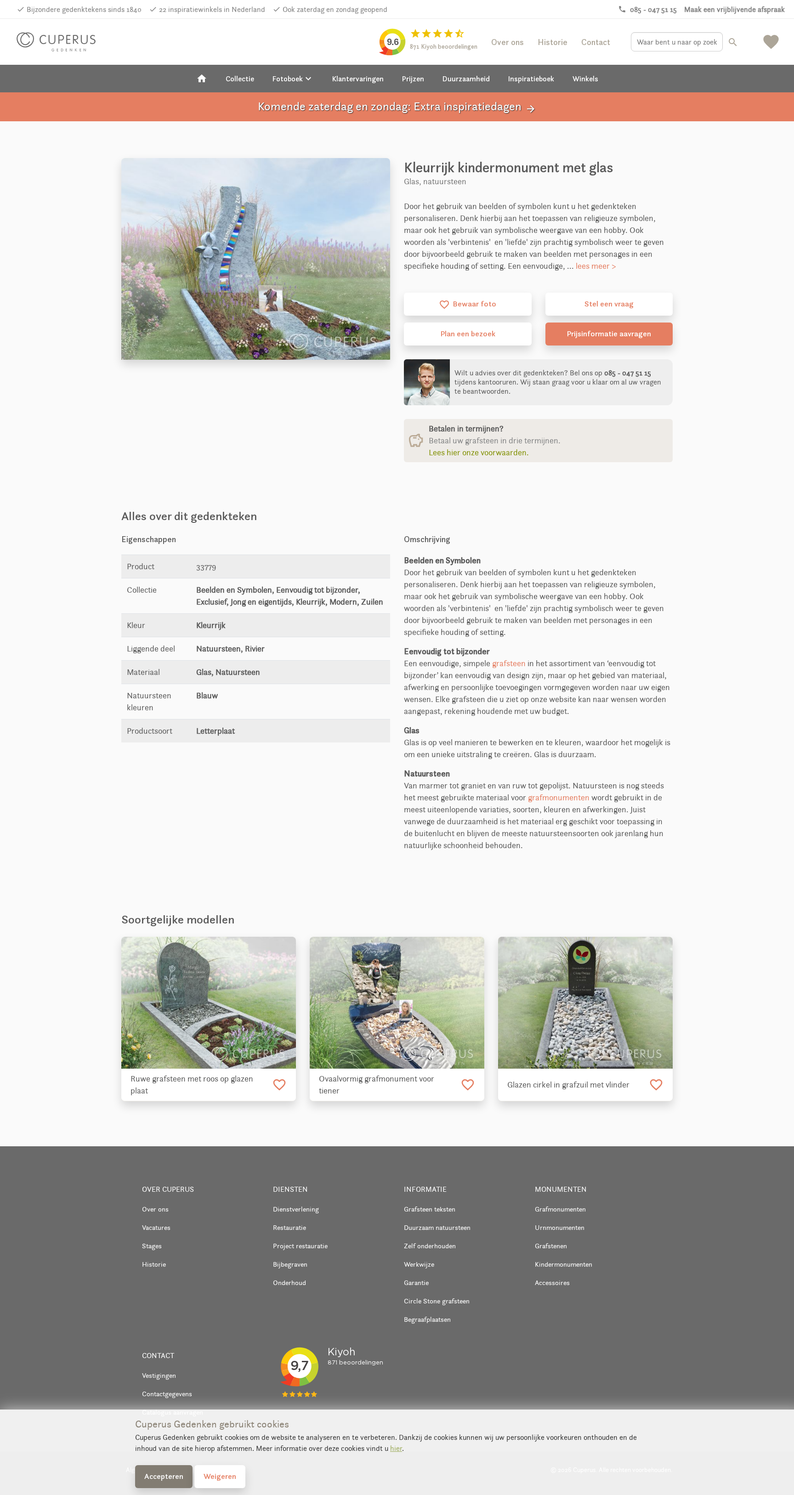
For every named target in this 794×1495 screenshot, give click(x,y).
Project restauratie (300, 1245)
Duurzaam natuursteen (437, 1227)
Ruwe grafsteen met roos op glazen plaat (191, 1085)
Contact (595, 42)
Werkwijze (419, 1264)
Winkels (585, 78)
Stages (152, 1245)
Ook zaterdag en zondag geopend (335, 9)
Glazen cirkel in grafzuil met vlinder (568, 1085)
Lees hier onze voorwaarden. (479, 452)
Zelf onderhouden (430, 1245)
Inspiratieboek (531, 78)
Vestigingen (159, 1375)
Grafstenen (551, 1245)
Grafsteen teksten (429, 1209)
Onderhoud (289, 1282)
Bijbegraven (290, 1264)
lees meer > (596, 266)
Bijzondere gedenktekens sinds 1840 (84, 9)
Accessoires (552, 1282)
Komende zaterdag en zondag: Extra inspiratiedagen (397, 106)
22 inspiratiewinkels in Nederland (212, 9)
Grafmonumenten (560, 1209)
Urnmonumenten (559, 1227)
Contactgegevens (167, 1393)
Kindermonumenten (563, 1264)
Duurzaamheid (466, 78)
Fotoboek (293, 78)
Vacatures (156, 1227)
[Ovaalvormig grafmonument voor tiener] (397, 1002)
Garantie (416, 1282)
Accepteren (163, 1476)
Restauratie (289, 1227)
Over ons (507, 42)
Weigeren (220, 1476)
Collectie (240, 78)
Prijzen (413, 78)
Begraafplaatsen (427, 1319)
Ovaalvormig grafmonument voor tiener (376, 1085)
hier (396, 1448)
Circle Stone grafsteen (437, 1301)
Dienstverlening (296, 1209)
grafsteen (509, 663)
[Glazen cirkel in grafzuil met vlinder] (585, 1002)
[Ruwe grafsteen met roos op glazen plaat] (208, 1002)
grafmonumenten (559, 798)
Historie (552, 42)
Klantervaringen (358, 78)
